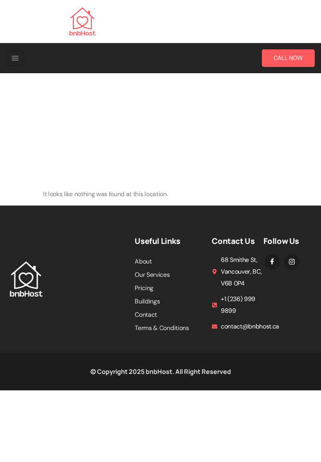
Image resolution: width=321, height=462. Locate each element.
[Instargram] (291, 262)
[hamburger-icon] (15, 58)
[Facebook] (272, 262)
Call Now (288, 58)
